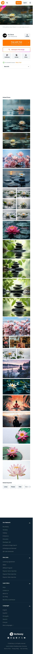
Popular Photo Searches (9, 629)
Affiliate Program (7, 623)
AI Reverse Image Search (10, 600)
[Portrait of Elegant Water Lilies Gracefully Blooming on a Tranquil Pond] (9, 192)
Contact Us (6, 646)
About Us (5, 649)
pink (20, 542)
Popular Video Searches (9, 632)
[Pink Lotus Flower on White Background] (16, 525)
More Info (6, 65)
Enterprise (6, 591)
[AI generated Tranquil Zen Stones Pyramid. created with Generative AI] (16, 281)
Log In (25, 2)
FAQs (4, 642)
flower (13, 542)
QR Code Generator (8, 607)
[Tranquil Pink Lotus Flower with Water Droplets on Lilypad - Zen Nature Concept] (16, 262)
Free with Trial (16, 43)
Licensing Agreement (9, 617)
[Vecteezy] (2, 2)
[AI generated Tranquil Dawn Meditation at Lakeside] (16, 424)
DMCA (4, 620)
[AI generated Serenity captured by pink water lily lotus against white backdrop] (16, 491)
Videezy (5, 588)
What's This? (18, 62)
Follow (27, 36)
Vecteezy (5, 585)
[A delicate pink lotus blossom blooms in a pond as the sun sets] (6, 374)
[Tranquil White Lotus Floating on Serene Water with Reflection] (9, 247)
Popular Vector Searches (9, 626)
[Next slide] (26, 542)
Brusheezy (6, 582)
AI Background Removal (9, 603)
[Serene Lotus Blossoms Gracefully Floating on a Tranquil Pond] (9, 409)
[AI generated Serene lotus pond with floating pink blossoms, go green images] (16, 358)
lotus (5, 542)
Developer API (7, 597)
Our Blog (5, 652)
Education (5, 594)
